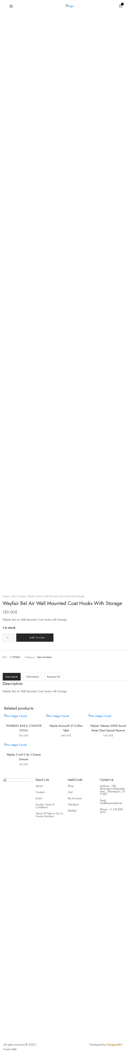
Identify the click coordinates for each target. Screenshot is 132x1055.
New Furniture (18, 596)
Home (6, 596)
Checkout (73, 805)
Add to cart (37, 637)
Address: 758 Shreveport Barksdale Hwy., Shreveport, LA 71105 (112, 790)
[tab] (12, 677)
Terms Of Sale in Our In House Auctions (49, 814)
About (39, 786)
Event (39, 798)
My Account (75, 798)
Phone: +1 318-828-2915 (111, 810)
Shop (71, 786)
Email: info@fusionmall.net (111, 801)
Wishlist (72, 811)
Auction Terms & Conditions (45, 806)
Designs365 (114, 1045)
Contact (40, 792)
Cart (70, 792)
